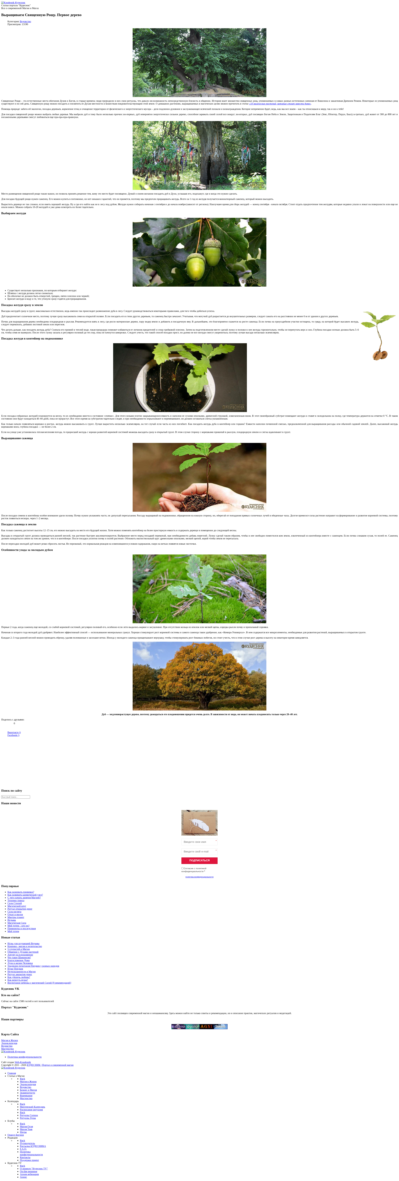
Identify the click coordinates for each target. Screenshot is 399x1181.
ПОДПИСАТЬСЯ (199, 860)
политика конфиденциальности (199, 877)
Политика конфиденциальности (24, 1057)
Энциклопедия (9, 1043)
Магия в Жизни (9, 1040)
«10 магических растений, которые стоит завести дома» (280, 103)
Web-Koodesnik (23, 1062)
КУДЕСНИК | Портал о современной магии (50, 1065)
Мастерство (7, 1048)
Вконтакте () (14, 732)
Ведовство (25, 21)
